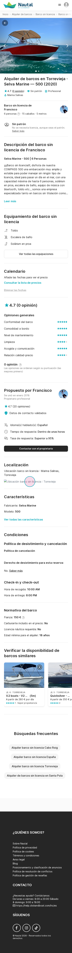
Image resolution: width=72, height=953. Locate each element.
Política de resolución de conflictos (32, 871)
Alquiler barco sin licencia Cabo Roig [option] (35, 747)
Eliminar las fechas (15, 290)
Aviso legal (19, 859)
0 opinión (18, 91)
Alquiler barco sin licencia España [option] (35, 757)
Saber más (16, 570)
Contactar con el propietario (36, 448)
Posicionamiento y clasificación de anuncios (37, 867)
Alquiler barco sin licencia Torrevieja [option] (35, 766)
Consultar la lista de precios (22, 282)
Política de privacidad (25, 847)
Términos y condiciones (26, 855)
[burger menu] (60, 5)
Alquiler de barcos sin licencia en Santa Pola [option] (35, 775)
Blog (15, 863)
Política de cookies (23, 851)
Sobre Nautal (20, 843)
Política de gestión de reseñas (30, 875)
